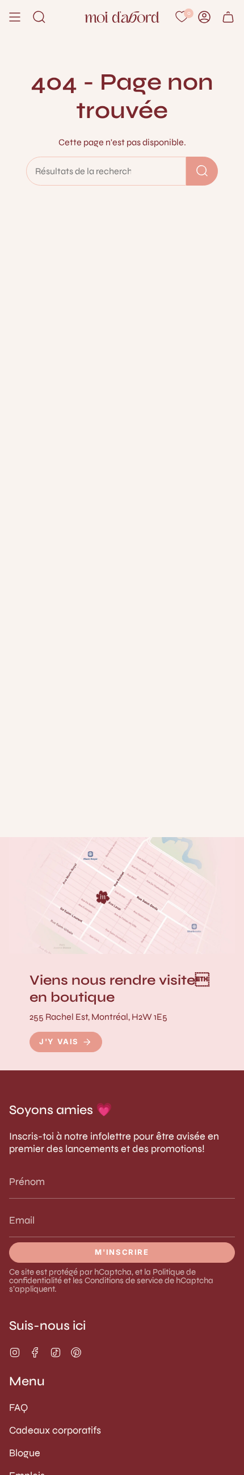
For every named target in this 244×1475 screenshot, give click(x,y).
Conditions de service (124, 1280)
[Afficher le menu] (14, 17)
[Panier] (228, 17)
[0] (181, 17)
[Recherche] (202, 171)
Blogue (24, 1453)
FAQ (18, 1407)
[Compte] (204, 17)
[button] (39, 17)
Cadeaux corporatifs (55, 1430)
